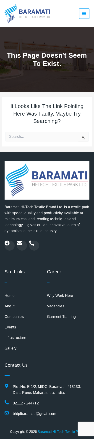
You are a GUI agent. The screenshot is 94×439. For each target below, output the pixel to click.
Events (10, 327)
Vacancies (55, 306)
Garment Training (61, 317)
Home (10, 296)
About (9, 306)
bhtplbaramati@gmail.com (34, 414)
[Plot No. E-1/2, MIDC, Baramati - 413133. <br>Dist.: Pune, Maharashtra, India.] (7, 386)
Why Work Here (60, 296)
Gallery (10, 348)
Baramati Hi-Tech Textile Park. (61, 432)
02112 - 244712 (26, 403)
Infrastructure (15, 338)
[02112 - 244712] (7, 402)
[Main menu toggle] (84, 13)
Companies (14, 317)
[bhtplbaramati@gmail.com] (7, 413)
